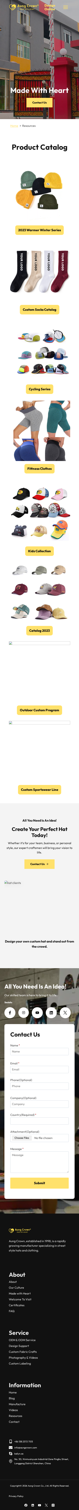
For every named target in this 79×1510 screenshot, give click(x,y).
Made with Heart (20, 1293)
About (13, 1282)
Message (17, 1149)
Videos (13, 1410)
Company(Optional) (23, 1098)
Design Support (19, 1346)
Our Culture (16, 1287)
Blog (12, 1398)
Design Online (49, 7)
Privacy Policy (16, 1496)
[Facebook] (26, 1505)
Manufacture (17, 1404)
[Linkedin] (33, 1505)
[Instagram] (53, 1505)
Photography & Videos (23, 1357)
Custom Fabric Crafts (23, 1352)
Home (13, 1392)
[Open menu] (65, 7)
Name (15, 1045)
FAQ (12, 1311)
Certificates (16, 1305)
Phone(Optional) (21, 1080)
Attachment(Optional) (24, 1131)
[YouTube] (39, 1505)
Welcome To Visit (20, 1299)
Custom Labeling (20, 1363)
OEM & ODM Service (22, 1340)
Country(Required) (23, 1115)
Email (14, 1063)
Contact (14, 1422)
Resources (15, 1416)
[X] (46, 1505)
